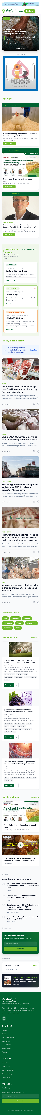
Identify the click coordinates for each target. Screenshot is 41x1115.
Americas (15, 618)
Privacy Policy (7, 1074)
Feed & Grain (6, 1045)
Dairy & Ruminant (8, 1037)
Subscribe (21, 1101)
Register (29, 11)
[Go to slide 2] (17, 48)
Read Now (16, 984)
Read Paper (9, 685)
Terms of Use (6, 1077)
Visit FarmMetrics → (30, 249)
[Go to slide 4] (23, 48)
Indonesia (7, 628)
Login (21, 11)
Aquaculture (6, 1041)
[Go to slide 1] (16, 48)
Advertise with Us (8, 1070)
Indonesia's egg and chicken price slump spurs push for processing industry (20, 588)
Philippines (7, 623)
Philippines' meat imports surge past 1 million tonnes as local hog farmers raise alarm (19, 389)
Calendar (34, 965)
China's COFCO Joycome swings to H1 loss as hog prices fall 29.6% (20, 438)
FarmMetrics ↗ (7, 1088)
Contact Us (6, 1066)
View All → (35, 637)
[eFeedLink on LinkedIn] (4, 1018)
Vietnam (27, 618)
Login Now (33, 350)
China (18, 628)
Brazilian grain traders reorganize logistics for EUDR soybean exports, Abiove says (20, 487)
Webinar (5, 1052)
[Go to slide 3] (20, 48)
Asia (5, 618)
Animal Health (6, 1048)
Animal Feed (31, 623)
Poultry (19, 623)
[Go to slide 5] (24, 48)
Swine (4, 1034)
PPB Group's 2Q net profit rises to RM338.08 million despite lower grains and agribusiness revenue (20, 537)
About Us (5, 1063)
